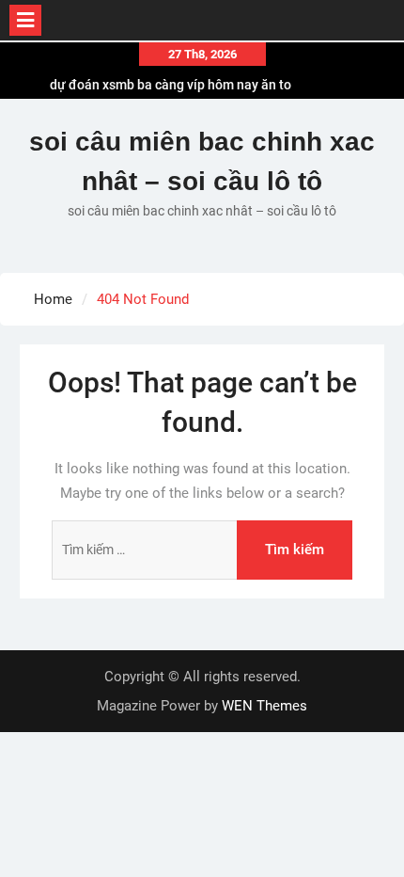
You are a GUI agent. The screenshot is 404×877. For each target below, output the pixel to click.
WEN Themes (264, 705)
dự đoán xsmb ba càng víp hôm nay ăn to (170, 83)
